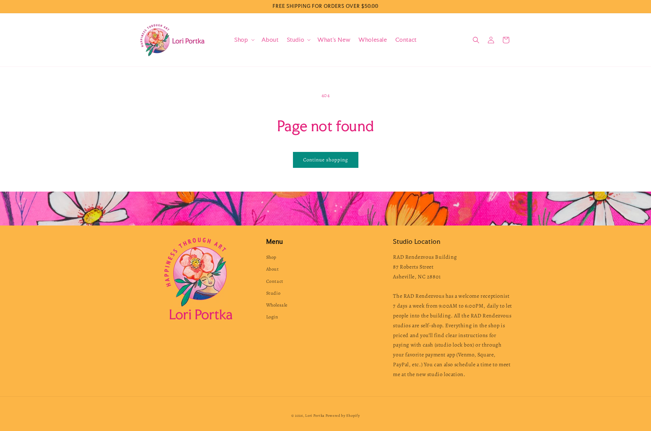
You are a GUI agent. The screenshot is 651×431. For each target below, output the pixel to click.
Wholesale (277, 305)
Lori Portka (314, 415)
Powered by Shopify (343, 415)
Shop (271, 257)
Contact (274, 281)
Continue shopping (325, 159)
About (272, 269)
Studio (273, 293)
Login (272, 317)
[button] (243, 39)
